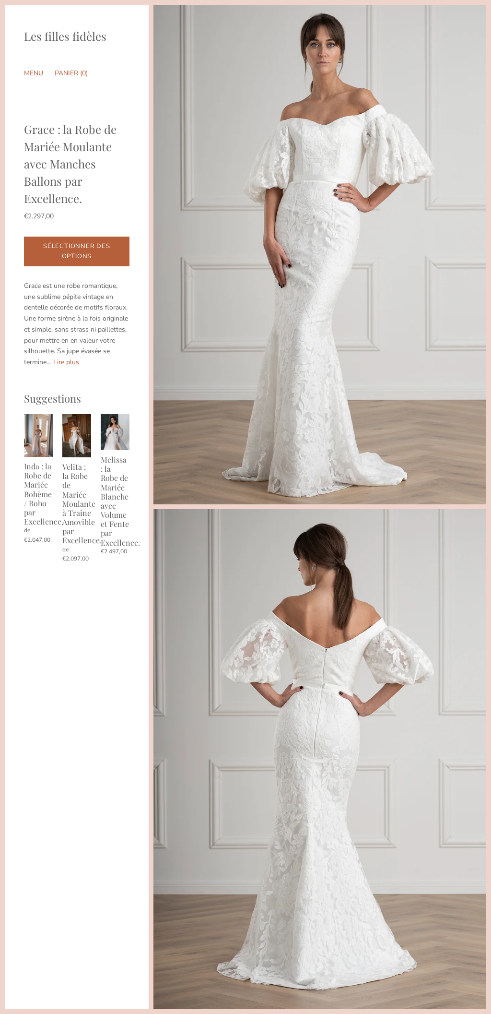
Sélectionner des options (76, 251)
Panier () (71, 73)
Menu (33, 73)
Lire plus (66, 362)
